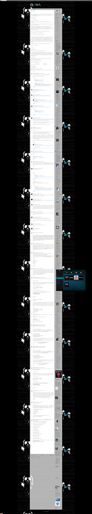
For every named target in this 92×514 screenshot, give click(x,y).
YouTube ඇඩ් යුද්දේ (58, 291)
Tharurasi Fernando (35, 161)
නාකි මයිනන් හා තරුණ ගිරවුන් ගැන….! (58, 117)
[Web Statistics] (1, 513)
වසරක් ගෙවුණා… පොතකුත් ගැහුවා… (59, 388)
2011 (56, 37)
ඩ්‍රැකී (33, 228)
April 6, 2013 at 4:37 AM (42, 99)
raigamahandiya (58, 115)
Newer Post (33, 455)
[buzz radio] (58, 476)
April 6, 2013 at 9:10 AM (40, 168)
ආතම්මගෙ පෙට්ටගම (57, 315)
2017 (56, 19)
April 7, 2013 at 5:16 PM (37, 204)
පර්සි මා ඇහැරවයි (60, 67)
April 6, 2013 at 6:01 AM (38, 127)
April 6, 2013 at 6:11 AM (39, 144)
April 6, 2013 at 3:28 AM (37, 94)
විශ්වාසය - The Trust (60, 104)
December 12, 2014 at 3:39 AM (39, 232)
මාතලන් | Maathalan (57, 163)
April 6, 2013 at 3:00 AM (39, 89)
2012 (56, 36)
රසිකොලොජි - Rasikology (57, 240)
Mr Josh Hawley (35, 390)
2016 (56, 20)
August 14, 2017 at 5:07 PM (41, 367)
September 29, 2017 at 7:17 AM (40, 390)
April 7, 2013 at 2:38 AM (41, 175)
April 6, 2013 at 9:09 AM (41, 161)
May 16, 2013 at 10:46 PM (37, 228)
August (58, 26)
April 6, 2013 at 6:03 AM (39, 151)
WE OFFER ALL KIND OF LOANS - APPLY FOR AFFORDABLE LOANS (42, 419)
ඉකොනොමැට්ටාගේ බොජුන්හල (58, 187)
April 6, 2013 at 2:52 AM (41, 83)
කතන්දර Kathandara (35, 73)
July (57, 27)
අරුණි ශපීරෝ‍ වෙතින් (57, 176)
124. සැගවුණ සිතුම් (59, 397)
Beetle (33, 127)
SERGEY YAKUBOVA (35, 346)
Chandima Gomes (58, 337)
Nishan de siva (35, 151)
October (58, 24)
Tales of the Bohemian (57, 351)
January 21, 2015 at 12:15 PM (38, 252)
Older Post (52, 455)
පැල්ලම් (57, 365)
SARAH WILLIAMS (35, 277)
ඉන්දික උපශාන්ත (35, 168)
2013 (56, 23)
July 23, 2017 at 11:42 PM (42, 346)
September (58, 25)
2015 (56, 21)
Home (43, 455)
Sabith (33, 94)
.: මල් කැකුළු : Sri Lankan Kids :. (58, 302)
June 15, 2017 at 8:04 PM (39, 299)
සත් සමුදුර (57, 212)
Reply (33, 92)
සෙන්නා (36, 144)
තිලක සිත (57, 199)
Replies (34, 78)
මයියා (56, 254)
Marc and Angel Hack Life (58, 151)
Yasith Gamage (35, 89)
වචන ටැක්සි (57, 126)
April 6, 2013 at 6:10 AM (39, 156)
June (57, 28)
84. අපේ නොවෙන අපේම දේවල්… (58, 457)
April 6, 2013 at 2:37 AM (41, 73)
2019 (56, 18)
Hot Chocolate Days (58, 65)
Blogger (47, 511)
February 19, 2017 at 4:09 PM (41, 277)
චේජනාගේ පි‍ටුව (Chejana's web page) (58, 103)
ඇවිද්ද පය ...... (57, 138)
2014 (56, 22)
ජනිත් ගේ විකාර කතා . (58, 268)
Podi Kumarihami (37, 99)
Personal (56, 508)
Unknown (34, 232)
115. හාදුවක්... (59, 420)
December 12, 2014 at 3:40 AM (39, 243)
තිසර (33, 204)
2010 (56, 38)
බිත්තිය (57, 225)
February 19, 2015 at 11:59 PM (39, 268)
